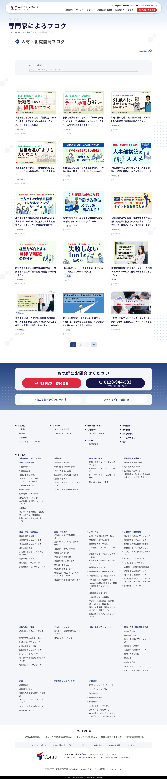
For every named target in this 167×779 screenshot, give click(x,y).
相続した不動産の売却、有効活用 (32, 694)
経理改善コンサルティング (30, 650)
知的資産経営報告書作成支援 (66, 474)
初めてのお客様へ (115, 745)
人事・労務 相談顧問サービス (101, 535)
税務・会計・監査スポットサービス (32, 519)
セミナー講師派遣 (61, 429)
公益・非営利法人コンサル (100, 627)
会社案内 (21, 425)
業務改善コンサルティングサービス (32, 632)
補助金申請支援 (25, 548)
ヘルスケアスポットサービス (136, 670)
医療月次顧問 (129, 631)
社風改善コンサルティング (135, 539)
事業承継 (58, 458)
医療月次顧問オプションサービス (137, 640)
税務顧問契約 (24, 466)
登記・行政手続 (60, 531)
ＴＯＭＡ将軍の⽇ (26, 485)
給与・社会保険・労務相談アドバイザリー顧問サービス (102, 609)
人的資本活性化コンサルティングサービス (32, 553)
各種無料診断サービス (98, 593)
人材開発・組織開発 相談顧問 (136, 566)
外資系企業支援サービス (134, 462)
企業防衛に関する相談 (28, 493)
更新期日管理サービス (63, 569)
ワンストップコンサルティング (32, 441)
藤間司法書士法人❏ (135, 736)
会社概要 (23, 437)
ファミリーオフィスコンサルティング (67, 484)
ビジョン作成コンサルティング (137, 535)
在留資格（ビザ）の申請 (64, 548)
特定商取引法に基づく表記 (62, 745)
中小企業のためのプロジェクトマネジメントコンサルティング (137, 580)
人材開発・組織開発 (132, 531)
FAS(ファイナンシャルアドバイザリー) (102, 476)
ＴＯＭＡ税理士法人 (32, 736)
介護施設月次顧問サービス (135, 650)
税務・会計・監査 (26, 462)
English (118, 5)
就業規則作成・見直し (98, 544)
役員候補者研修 (95, 697)
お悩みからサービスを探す (30, 458)
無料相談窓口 (98, 745)
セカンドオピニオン (27, 474)
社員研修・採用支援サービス (101, 571)
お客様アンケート (96, 433)
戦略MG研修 (24, 489)
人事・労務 (93, 531)
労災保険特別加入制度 (98, 567)
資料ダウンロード (129, 433)
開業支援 (128, 658)
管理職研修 (93, 693)
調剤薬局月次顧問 (131, 645)
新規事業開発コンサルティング (32, 566)
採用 (111, 5)
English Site (131, 745)
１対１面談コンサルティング (136, 562)
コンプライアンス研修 (98, 689)
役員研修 (93, 701)
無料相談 (126, 429)
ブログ (90, 440)
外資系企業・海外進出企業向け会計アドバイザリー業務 (137, 475)
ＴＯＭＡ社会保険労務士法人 (59, 736)
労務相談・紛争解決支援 (99, 539)
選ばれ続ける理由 (94, 425)
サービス (21, 454)
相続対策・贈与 (25, 689)
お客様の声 (92, 429)
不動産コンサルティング (64, 681)
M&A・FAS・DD (96, 458)
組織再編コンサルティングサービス (102, 470)
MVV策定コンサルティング (30, 562)
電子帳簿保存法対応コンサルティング (32, 659)
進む (94, 344)
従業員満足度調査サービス (135, 570)
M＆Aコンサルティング (99, 481)
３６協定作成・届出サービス (101, 579)
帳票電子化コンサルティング (31, 664)
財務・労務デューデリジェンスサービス (102, 463)
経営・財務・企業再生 (28, 531)
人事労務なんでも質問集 (99, 597)
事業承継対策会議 (61, 462)
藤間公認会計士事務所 (111, 736)
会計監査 (23, 508)
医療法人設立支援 (131, 654)
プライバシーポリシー (39, 745)
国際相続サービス (26, 710)
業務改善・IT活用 (26, 627)
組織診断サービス (26, 558)
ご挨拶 (22, 429)
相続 (21, 681)
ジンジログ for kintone (134, 558)
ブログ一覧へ (141, 51)
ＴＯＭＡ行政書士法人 (86, 736)
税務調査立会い (25, 470)
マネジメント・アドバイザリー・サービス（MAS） (31, 480)
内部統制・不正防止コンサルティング (32, 503)
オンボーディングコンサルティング (137, 553)
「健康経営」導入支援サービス (102, 575)
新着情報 (126, 425)
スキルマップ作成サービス (135, 575)
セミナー (56, 425)
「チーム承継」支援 (62, 470)
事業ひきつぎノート (62, 478)
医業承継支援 (129, 662)
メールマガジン (128, 438)
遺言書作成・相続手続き (64, 561)
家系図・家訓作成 (61, 565)
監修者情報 (93, 444)
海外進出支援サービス (133, 466)
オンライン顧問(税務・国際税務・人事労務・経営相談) (31, 513)
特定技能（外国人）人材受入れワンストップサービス (67, 574)
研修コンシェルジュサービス (101, 685)
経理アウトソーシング (28, 497)
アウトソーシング (61, 627)
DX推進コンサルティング (29, 641)
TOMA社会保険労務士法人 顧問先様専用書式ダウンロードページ (103, 586)
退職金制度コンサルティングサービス (102, 555)
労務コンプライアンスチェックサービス (102, 615)
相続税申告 (24, 685)
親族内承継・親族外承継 (64, 466)
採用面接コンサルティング (135, 585)
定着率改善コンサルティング (136, 548)
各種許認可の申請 (61, 552)
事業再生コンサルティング (30, 539)
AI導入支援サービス (27, 645)
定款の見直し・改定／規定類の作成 (67, 543)
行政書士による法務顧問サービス (67, 536)
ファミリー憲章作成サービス (66, 489)
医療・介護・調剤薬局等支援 (136, 627)
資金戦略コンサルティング (30, 544)
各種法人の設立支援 (62, 556)
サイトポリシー (82, 745)
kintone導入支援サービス (30, 637)
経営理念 (23, 433)
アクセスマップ (115, 769)
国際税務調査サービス (133, 470)
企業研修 (93, 681)
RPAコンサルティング (28, 654)
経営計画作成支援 (26, 535)
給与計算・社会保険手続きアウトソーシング (102, 562)
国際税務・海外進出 (132, 458)
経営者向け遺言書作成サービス (67, 579)
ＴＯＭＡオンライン (62, 433)
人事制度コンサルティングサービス (102, 549)
